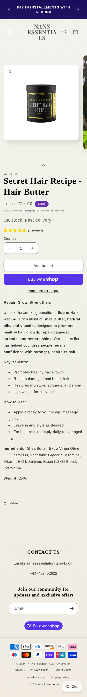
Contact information (46, 684)
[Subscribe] (71, 608)
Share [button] (13, 503)
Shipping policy (60, 677)
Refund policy (63, 669)
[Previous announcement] (9, 9)
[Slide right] (54, 165)
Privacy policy (39, 669)
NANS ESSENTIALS (41, 663)
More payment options (43, 291)
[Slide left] (33, 165)
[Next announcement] (78, 9)
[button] (9, 32)
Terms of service (33, 677)
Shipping (30, 210)
